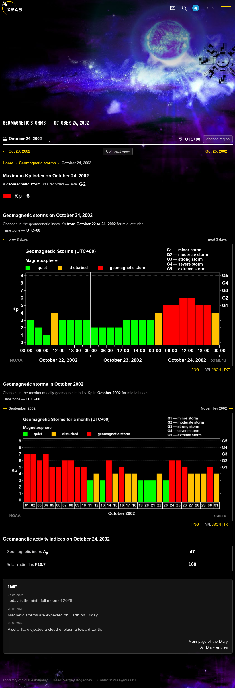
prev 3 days (18, 240)
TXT (227, 370)
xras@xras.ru (124, 680)
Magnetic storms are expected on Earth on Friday (53, 615)
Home (8, 163)
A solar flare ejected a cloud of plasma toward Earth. (55, 629)
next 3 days (217, 240)
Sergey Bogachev (77, 680)
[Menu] (226, 8)
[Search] (184, 8)
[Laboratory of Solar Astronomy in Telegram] (195, 8)
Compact (118, 151)
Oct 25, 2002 (216, 151)
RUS (209, 8)
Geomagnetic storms (37, 163)
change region (218, 139)
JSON (216, 370)
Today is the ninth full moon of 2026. (40, 600)
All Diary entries (214, 647)
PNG (195, 370)
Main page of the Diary (208, 641)
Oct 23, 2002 (19, 151)
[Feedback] (172, 8)
